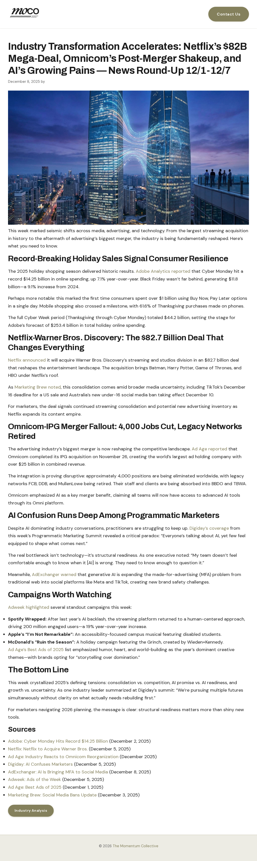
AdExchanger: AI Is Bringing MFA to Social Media (58, 772)
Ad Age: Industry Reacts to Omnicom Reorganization (63, 757)
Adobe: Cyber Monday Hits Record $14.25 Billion (58, 741)
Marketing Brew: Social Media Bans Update (52, 795)
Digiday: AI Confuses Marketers (40, 764)
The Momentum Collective (135, 846)
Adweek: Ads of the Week (34, 779)
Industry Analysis (31, 810)
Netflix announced (27, 360)
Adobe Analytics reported (163, 271)
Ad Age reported (209, 449)
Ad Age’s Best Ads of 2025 (36, 650)
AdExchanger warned (54, 574)
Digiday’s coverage (209, 528)
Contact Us (228, 14)
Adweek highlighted (28, 607)
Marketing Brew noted (38, 387)
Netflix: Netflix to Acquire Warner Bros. (48, 749)
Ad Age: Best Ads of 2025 (34, 787)
